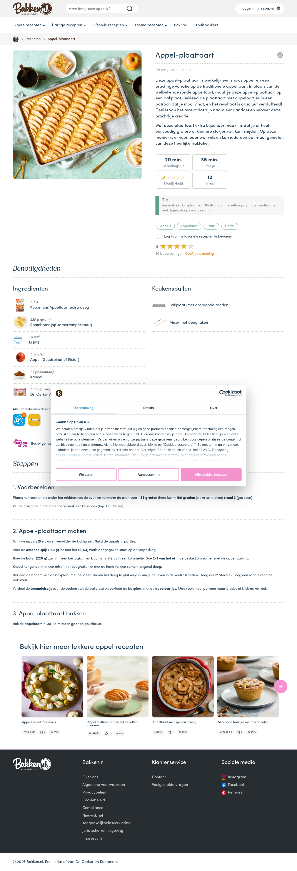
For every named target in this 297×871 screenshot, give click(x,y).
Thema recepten (149, 25)
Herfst (229, 226)
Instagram (237, 777)
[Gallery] (77, 115)
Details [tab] (148, 407)
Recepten (33, 39)
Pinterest (236, 792)
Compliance (92, 808)
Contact (159, 777)
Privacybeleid (94, 792)
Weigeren (86, 474)
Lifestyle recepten (108, 25)
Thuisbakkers (206, 25)
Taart (211, 226)
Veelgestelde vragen (170, 785)
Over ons (90, 777)
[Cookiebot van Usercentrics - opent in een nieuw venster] (223, 393)
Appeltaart (189, 226)
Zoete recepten (28, 25)
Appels (165, 226)
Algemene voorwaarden (103, 785)
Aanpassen (146, 474)
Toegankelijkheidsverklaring (106, 823)
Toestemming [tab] (83, 407)
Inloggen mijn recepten (257, 8)
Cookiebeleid (93, 800)
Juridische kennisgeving (102, 831)
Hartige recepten (67, 25)
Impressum (92, 839)
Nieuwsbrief (92, 815)
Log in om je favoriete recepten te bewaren (198, 236)
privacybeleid (73, 455)
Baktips (180, 25)
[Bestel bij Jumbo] (34, 420)
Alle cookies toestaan (211, 474)
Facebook (236, 785)
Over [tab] (213, 407)
